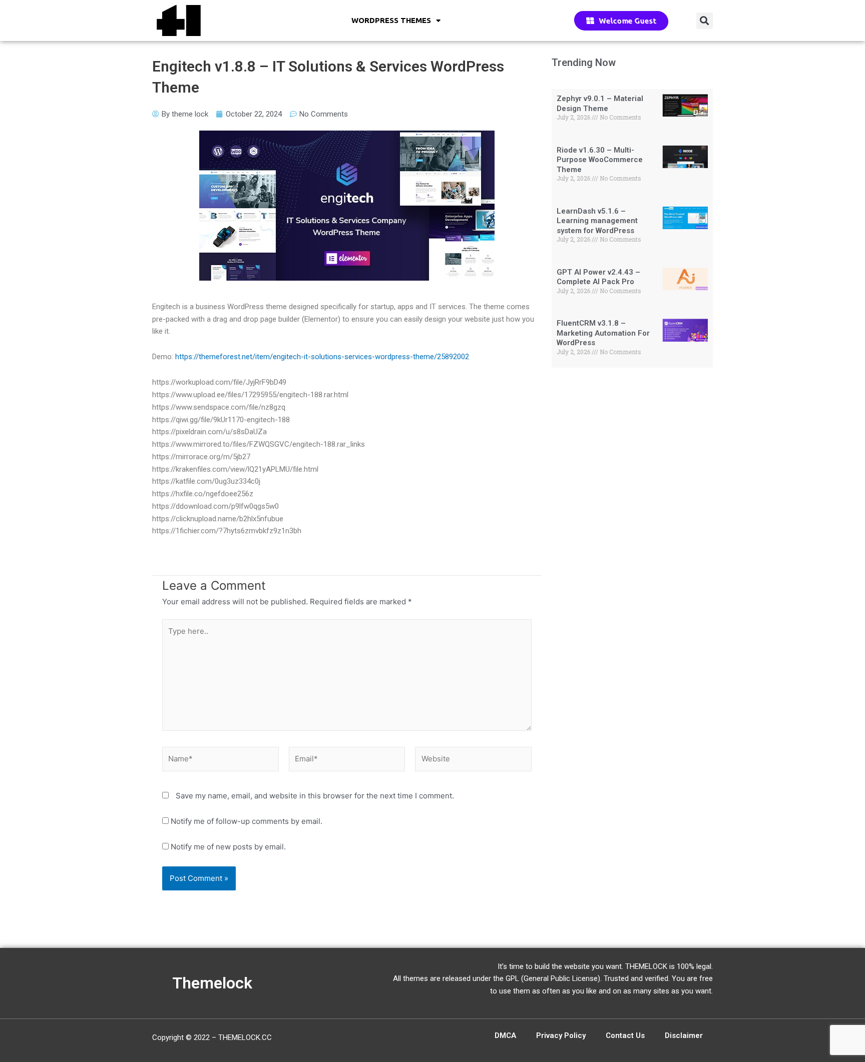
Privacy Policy (561, 1035)
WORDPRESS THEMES (391, 20)
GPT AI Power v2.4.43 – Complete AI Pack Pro (598, 277)
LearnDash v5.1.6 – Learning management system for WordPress (597, 221)
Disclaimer (684, 1035)
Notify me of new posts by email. (228, 846)
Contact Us (625, 1035)
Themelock (212, 982)
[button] (704, 21)
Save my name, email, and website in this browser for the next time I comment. (315, 795)
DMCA (505, 1035)
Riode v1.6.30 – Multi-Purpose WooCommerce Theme (600, 160)
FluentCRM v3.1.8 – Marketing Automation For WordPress (603, 333)
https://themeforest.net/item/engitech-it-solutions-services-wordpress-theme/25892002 (322, 356)
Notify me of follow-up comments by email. (246, 821)
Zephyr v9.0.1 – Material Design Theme (600, 103)
